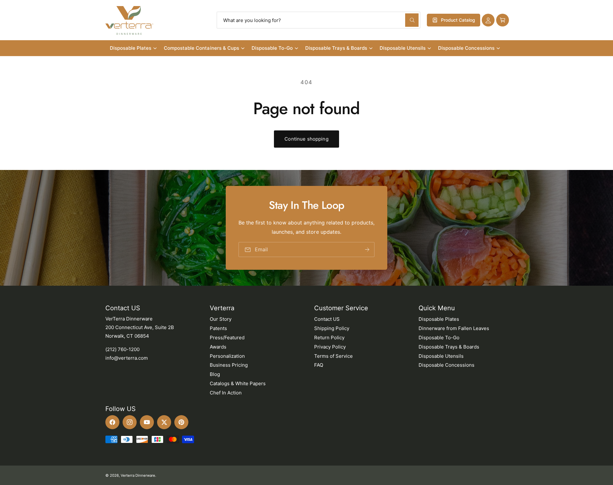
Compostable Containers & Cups (201, 48)
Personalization (227, 356)
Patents (218, 328)
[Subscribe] (367, 249)
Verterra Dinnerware (138, 475)
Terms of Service (333, 356)
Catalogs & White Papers (238, 383)
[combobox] (318, 20)
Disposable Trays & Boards (336, 48)
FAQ (318, 365)
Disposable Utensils (402, 48)
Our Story (220, 319)
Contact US (327, 319)
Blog (215, 374)
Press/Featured (227, 337)
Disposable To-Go (272, 48)
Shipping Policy (331, 328)
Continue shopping (306, 139)
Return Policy (329, 337)
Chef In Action (226, 393)
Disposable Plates (130, 48)
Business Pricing (229, 365)
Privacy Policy (330, 347)
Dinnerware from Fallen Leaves (454, 328)
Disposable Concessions (466, 48)
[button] (502, 20)
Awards (218, 347)
